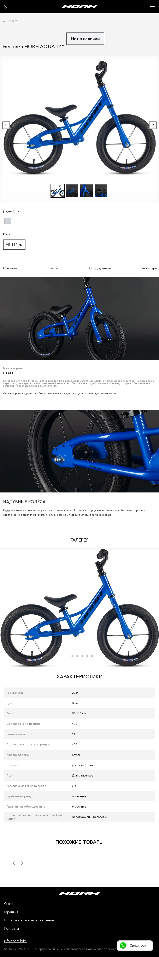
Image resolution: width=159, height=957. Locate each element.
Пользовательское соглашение (29, 920)
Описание (10, 268)
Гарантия (11, 912)
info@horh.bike (15, 941)
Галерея (53, 268)
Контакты (11, 928)
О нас (8, 903)
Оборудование (100, 268)
